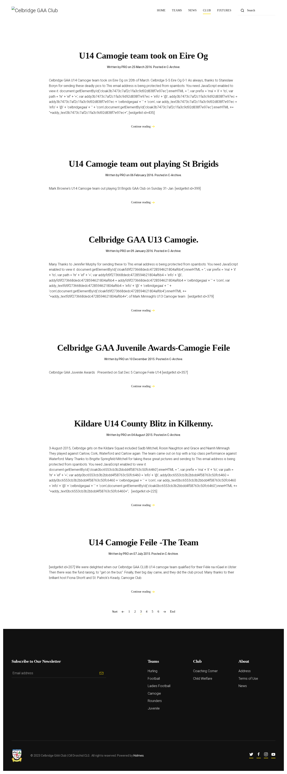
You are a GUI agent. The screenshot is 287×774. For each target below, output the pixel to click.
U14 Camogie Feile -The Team (143, 542)
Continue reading (141, 126)
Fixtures (224, 10)
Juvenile (154, 708)
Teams (177, 10)
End (172, 611)
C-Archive (173, 67)
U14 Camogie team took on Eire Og (143, 55)
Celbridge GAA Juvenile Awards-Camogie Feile (143, 348)
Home (161, 10)
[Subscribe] (101, 673)
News (192, 10)
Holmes (138, 755)
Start (115, 611)
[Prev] (123, 611)
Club (207, 10)
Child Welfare (202, 679)
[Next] (164, 611)
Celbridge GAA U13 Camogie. (143, 239)
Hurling (152, 671)
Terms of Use (248, 679)
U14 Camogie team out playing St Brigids (143, 164)
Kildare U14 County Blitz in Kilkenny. (143, 423)
